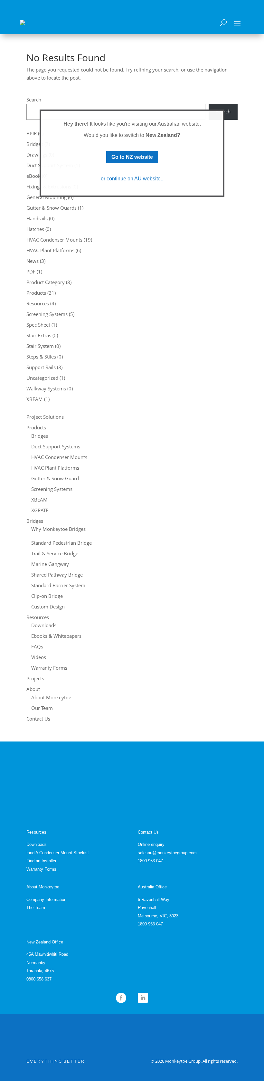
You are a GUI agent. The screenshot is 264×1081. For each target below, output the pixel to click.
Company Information (46, 899)
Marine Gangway (50, 564)
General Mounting (46, 197)
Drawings (36, 154)
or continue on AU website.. (132, 178)
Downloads (43, 625)
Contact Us (38, 718)
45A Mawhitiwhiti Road (47, 954)
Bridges (34, 144)
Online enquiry (151, 844)
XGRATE (39, 510)
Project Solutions (45, 417)
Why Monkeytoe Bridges (58, 529)
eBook (33, 176)
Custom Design (48, 606)
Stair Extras (38, 335)
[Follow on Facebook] (121, 998)
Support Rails (41, 367)
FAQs (37, 646)
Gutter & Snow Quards (51, 208)
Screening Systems (47, 314)
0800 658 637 (39, 979)
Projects (35, 678)
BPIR (31, 133)
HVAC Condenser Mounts (54, 239)
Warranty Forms (49, 668)
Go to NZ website (132, 157)
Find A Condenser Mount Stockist (57, 852)
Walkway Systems (46, 388)
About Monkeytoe (51, 697)
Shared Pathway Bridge (57, 574)
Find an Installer (41, 860)
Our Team (42, 708)
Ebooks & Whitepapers (56, 636)
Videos (38, 657)
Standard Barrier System (58, 585)
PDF (30, 271)
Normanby (35, 962)
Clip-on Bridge (47, 596)
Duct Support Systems (55, 446)
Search (33, 99)
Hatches (35, 229)
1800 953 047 (150, 860)
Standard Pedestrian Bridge (61, 543)
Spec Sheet (38, 324)
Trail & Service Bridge (54, 553)
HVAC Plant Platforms (50, 250)
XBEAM (34, 399)
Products (36, 293)
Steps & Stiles (41, 356)
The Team (35, 907)
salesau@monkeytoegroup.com (167, 852)
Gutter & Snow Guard (55, 478)
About (33, 689)
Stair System (40, 346)
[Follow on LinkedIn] (143, 998)
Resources (37, 303)
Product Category (45, 282)
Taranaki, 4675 (40, 970)
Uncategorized (42, 378)
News (32, 261)
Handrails (37, 218)
